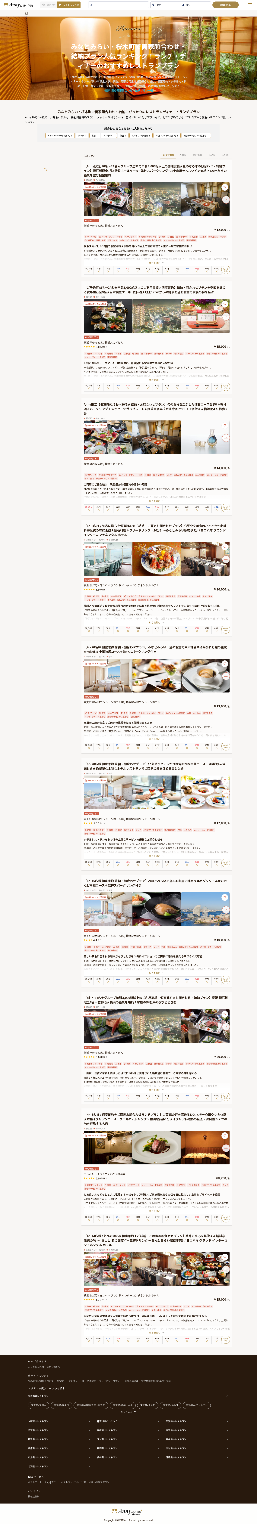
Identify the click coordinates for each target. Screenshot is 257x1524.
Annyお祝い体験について (40, 1380)
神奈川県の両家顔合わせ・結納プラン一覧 (128, 90)
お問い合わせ (53, 1366)
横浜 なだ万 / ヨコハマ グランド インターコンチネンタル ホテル (121, 585)
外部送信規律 (131, 1380)
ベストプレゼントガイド (73, 1482)
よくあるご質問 (36, 1366)
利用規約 (91, 1380)
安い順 (225, 154)
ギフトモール (35, 1482)
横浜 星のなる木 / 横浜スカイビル (103, 226)
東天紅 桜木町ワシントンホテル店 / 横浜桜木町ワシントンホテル (122, 702)
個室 (122, 135)
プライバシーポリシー (110, 1380)
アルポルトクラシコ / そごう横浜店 (104, 1174)
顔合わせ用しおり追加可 (195, 135)
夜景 (93, 135)
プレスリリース (76, 1380)
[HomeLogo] (128, 1511)
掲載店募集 (33, 1496)
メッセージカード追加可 (58, 135)
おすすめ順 (168, 154)
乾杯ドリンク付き (140, 135)
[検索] (225, 5)
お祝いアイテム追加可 (166, 135)
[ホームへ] (18, 5)
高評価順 (197, 154)
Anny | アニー (51, 1482)
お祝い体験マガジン (99, 1482)
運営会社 (60, 1380)
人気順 (182, 154)
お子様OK (107, 135)
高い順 (211, 154)
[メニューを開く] (249, 5)
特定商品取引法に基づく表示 (156, 1380)
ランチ (81, 135)
